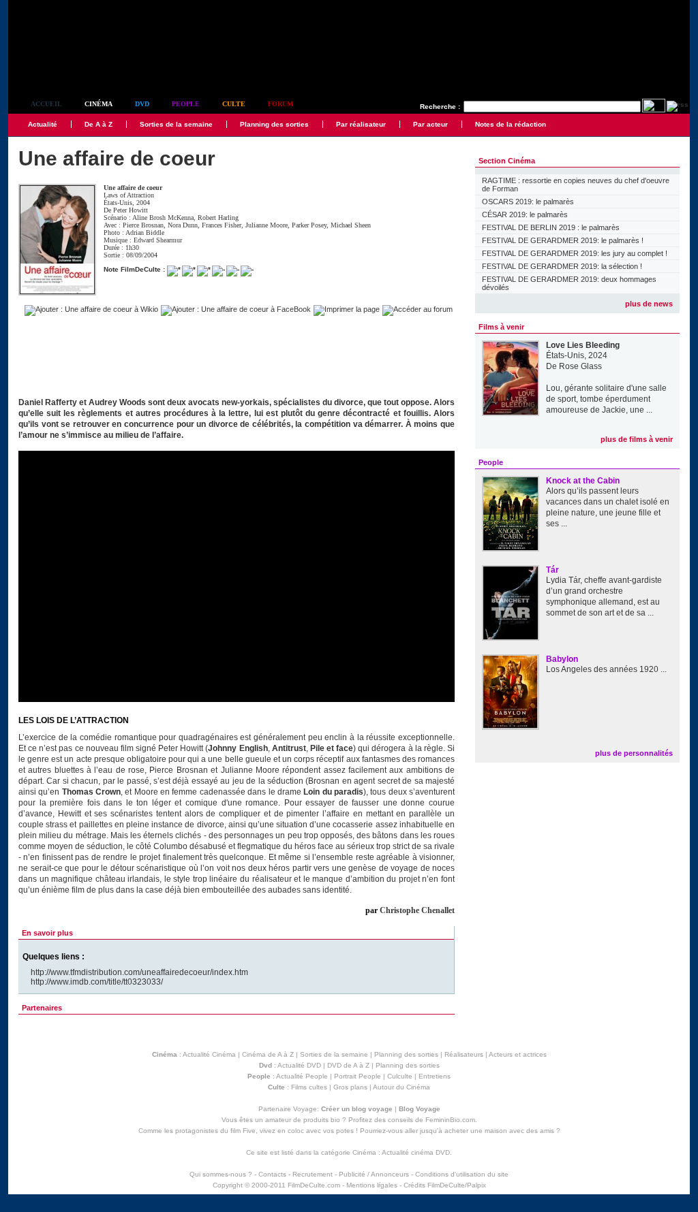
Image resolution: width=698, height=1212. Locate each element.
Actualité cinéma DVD (416, 1152)
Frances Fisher (221, 225)
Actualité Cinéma (209, 1054)
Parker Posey (309, 225)
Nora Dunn (183, 225)
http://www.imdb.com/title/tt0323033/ (97, 982)
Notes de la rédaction (510, 124)
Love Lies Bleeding (583, 345)
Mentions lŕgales (371, 1185)
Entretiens (435, 1076)
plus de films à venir (637, 439)
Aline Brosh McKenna (163, 217)
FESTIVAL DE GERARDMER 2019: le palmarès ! (562, 240)
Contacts (272, 1174)
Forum (280, 104)
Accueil (46, 104)
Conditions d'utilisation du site (462, 1174)
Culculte (399, 1076)
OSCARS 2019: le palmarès (528, 201)
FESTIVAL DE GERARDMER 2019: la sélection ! (562, 266)
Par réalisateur (361, 124)
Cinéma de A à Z (268, 1054)
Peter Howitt (130, 210)
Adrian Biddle (144, 232)
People (186, 104)
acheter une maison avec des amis (499, 1130)
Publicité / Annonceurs (374, 1174)
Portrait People (357, 1076)
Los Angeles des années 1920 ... (606, 669)
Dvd (142, 104)
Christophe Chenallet (417, 910)
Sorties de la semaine (176, 124)
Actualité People (302, 1076)
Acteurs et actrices (518, 1054)
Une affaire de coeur (133, 187)
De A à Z (98, 124)
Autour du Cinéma (401, 1087)
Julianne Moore (266, 225)
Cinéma (98, 104)
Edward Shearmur (158, 240)
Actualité (42, 124)
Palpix (476, 1185)
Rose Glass (580, 366)
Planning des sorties (274, 124)
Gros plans (350, 1087)
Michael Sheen (351, 225)
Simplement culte (83, 67)
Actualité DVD (299, 1065)
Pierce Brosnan (143, 225)
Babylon (562, 659)
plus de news (649, 304)
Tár (552, 570)
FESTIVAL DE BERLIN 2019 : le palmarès (551, 227)
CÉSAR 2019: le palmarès (525, 214)
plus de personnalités (634, 753)
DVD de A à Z (348, 1065)
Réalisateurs (463, 1054)
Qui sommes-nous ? (220, 1174)
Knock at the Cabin (583, 480)
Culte (233, 104)
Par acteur (430, 124)
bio (335, 1119)
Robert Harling (218, 217)
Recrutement (312, 1174)
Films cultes (309, 1087)
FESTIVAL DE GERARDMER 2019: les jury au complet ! (574, 253)
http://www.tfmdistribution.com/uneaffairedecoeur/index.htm (139, 972)
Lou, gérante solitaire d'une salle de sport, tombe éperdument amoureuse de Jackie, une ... (606, 399)
